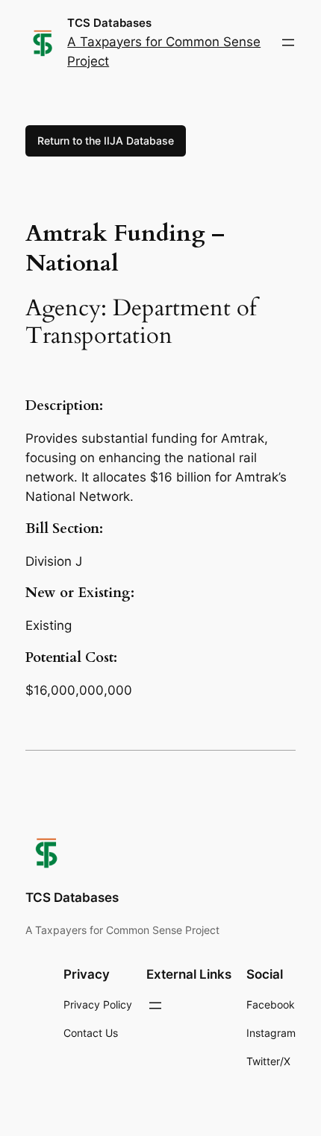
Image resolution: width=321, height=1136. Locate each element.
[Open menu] (288, 42)
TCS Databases (109, 23)
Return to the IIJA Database (105, 140)
